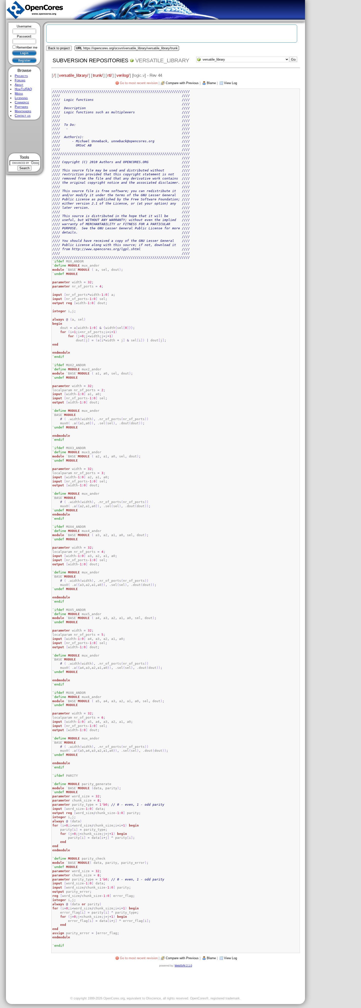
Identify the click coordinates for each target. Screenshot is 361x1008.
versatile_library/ (73, 75)
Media (19, 93)
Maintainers (23, 111)
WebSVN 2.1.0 (183, 965)
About (19, 85)
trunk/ (98, 75)
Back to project (59, 48)
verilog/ (122, 75)
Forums (20, 80)
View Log (230, 83)
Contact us (22, 115)
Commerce (22, 102)
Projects (21, 76)
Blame (211, 83)
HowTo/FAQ (23, 89)
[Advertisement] (24, 136)
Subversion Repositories (90, 60)
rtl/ (109, 75)
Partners (21, 107)
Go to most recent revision (139, 83)
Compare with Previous (182, 83)
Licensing (21, 98)
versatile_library (162, 60)
